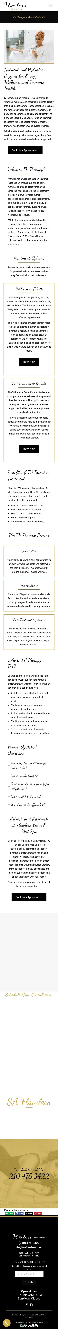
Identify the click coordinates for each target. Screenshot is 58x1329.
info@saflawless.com (29, 1247)
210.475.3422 (29, 1176)
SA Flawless (29, 1101)
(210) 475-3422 (29, 1243)
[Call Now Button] (7, 1323)
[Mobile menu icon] (51, 6)
